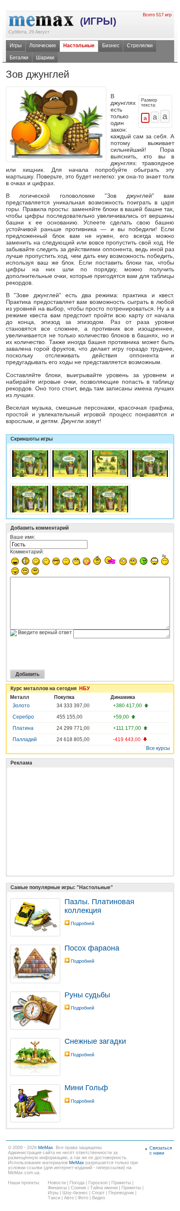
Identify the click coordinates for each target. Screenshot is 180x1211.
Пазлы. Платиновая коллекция (99, 906)
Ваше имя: (22, 537)
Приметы (121, 1182)
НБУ (84, 688)
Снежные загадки (95, 1041)
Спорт (98, 1192)
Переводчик (121, 1192)
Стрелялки (140, 45)
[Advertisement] (73, 800)
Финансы (57, 1187)
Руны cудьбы (87, 995)
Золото (21, 706)
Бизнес (110, 45)
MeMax (45, 1147)
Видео (98, 1197)
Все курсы (158, 748)
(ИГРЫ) (98, 21)
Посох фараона (91, 948)
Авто (69, 1197)
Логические (42, 45)
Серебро (23, 717)
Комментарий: (27, 552)
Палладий (25, 739)
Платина (23, 728)
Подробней (82, 923)
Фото (83, 1197)
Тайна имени (104, 1187)
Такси (54, 1197)
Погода (77, 1182)
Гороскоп (98, 1182)
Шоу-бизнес (75, 1192)
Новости (57, 1182)
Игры (16, 45)
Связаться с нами (160, 1150)
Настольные (79, 45)
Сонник (78, 1187)
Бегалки (19, 58)
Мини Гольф (86, 1088)
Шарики (45, 58)
